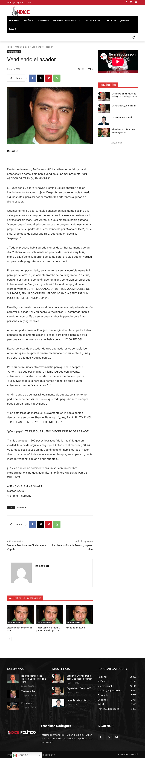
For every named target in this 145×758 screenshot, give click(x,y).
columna (21, 507)
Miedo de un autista (75, 628)
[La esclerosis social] (104, 120)
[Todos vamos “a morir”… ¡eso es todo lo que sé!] (49, 614)
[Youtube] (136, 3)
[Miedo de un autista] (79, 614)
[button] (134, 37)
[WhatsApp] (56, 78)
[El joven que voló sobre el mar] (20, 614)
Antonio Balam (22, 46)
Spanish (22, 754)
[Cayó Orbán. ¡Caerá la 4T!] (104, 108)
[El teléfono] (13, 706)
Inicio (9, 46)
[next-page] (15, 639)
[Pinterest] (48, 78)
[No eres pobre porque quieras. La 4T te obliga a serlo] (13, 678)
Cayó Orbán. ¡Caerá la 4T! (124, 106)
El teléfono (26, 703)
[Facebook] (126, 3)
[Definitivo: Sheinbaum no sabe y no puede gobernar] (104, 96)
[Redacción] (21, 573)
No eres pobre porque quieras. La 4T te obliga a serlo (33, 679)
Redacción (42, 565)
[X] (131, 3)
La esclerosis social (122, 117)
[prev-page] (9, 639)
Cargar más (116, 142)
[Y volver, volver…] (13, 694)
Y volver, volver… (29, 691)
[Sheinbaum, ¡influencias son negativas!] (104, 132)
